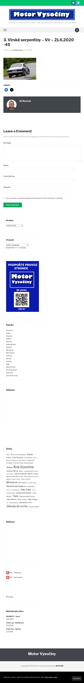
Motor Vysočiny (42, 653)
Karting (8, 347)
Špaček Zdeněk (34, 507)
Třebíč (15, 496)
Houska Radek (28, 463)
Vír (7, 502)
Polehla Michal (15, 490)
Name (5, 165)
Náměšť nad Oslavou (15, 486)
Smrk (34, 490)
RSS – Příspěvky (15, 573)
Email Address (9, 176)
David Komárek (18, 458)
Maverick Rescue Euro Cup (31, 476)
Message (7, 143)
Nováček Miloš (32, 483)
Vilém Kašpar (33, 499)
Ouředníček (30, 486)
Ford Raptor (22, 460)
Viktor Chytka (22, 499)
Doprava (9, 336)
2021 (8, 454)
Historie (9, 341)
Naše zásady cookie (51, 677)
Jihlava (9, 467)
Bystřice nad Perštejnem (18, 454)
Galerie (8, 339)
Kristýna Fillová (12, 471)
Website (6, 187)
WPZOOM (59, 666)
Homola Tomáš (18, 463)
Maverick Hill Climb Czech (14, 476)
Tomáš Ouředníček (23, 493)
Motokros (9, 350)
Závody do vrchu (12, 375)
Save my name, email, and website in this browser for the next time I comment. (34, 198)
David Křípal (28, 457)
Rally (8, 364)
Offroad (9, 356)
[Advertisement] (22, 407)
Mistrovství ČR (25, 479)
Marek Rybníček (21, 474)
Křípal (21, 471)
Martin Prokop (33, 474)
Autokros (9, 330)
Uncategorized (11, 370)
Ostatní (9, 361)
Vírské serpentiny (13, 502)
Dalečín (8, 457)
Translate (22, 248)
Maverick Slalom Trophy (13, 479)
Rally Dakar (26, 489)
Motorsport (10, 353)
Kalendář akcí (11, 344)
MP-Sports (22, 483)
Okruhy (8, 358)
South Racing (10, 493)
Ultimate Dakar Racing (27, 496)
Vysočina (9, 373)
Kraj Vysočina (23, 467)
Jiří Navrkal (17, 50)
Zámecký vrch (25, 502)
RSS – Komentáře (15, 577)
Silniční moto (10, 367)
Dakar (8, 333)
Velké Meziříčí (11, 499)
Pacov (8, 490)
